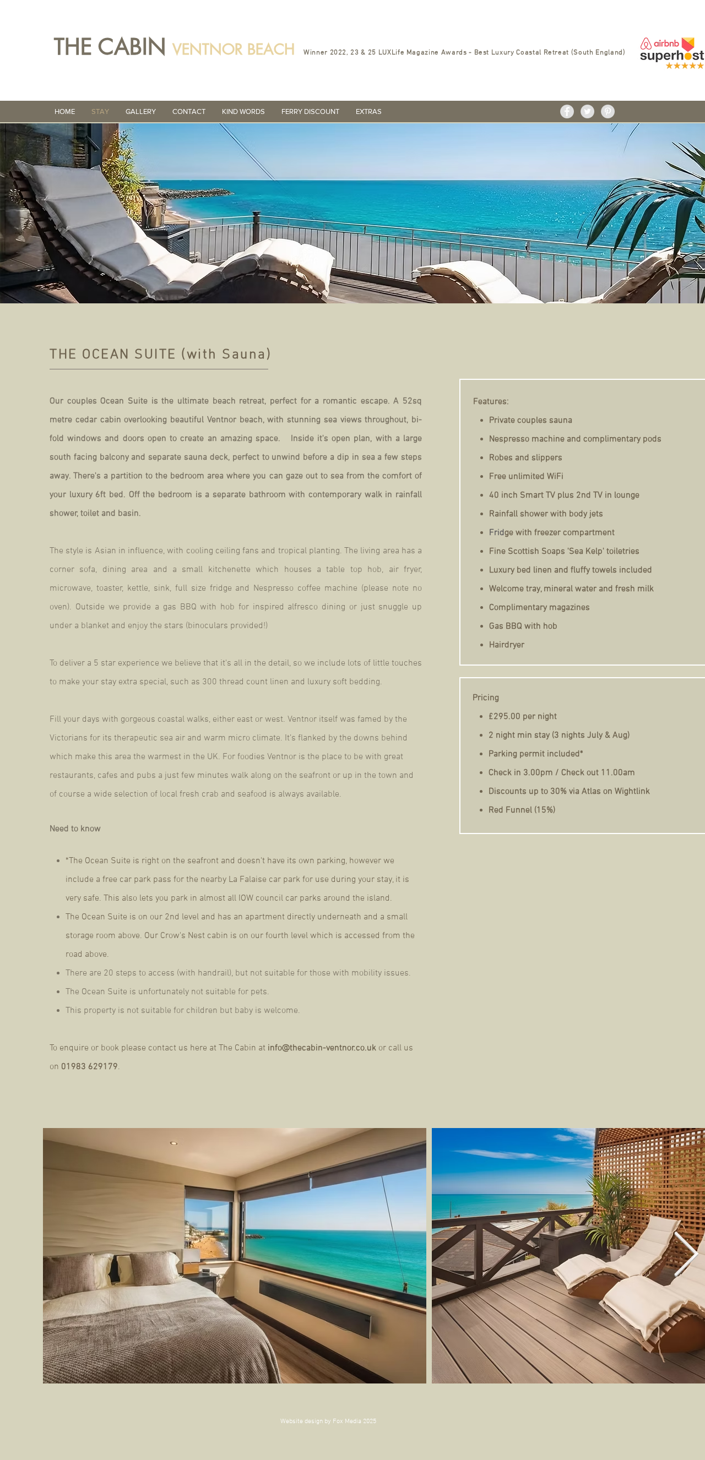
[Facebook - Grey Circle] (567, 111)
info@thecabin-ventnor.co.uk (322, 1048)
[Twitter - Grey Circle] (587, 111)
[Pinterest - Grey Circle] (608, 111)
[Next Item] (685, 1256)
